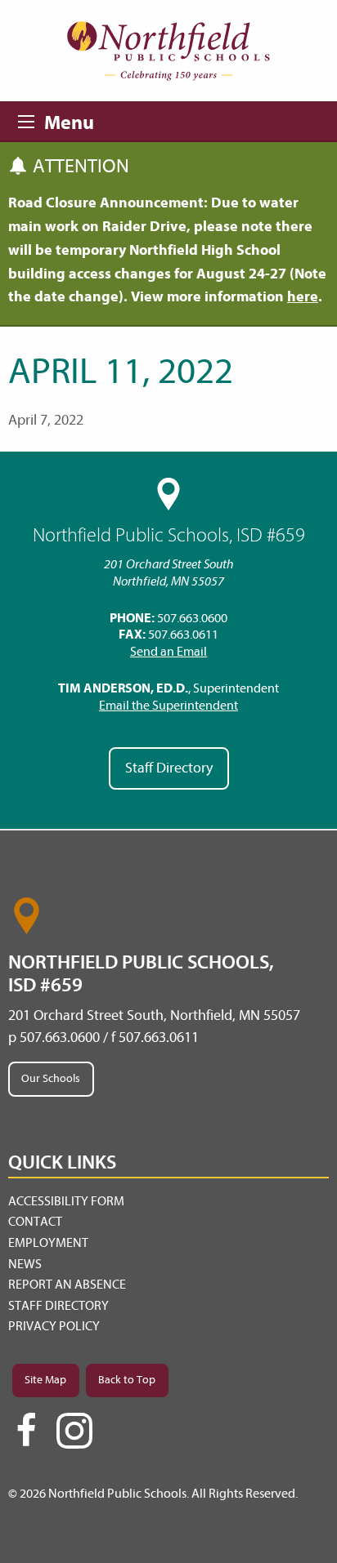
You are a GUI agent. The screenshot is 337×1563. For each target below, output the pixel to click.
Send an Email (168, 651)
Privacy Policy (54, 1326)
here (302, 296)
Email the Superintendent (168, 705)
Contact (35, 1221)
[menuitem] (168, 1202)
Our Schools (50, 1078)
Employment (48, 1243)
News (25, 1264)
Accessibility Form (66, 1201)
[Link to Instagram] (74, 1431)
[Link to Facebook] (26, 1437)
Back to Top (126, 1380)
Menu (31, 119)
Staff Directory (169, 768)
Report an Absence (67, 1284)
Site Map (45, 1380)
